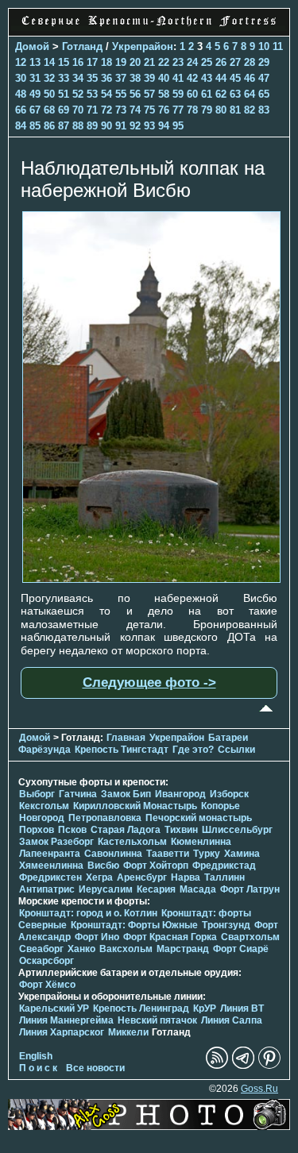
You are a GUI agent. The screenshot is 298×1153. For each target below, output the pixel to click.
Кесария (156, 889)
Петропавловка (104, 817)
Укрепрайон (142, 46)
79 (206, 110)
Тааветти (167, 853)
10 (263, 46)
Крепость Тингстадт (121, 749)
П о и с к (38, 1068)
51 (63, 94)
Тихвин (181, 829)
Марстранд (183, 948)
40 (163, 78)
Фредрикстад (224, 865)
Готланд (82, 46)
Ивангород (180, 794)
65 (263, 94)
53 (92, 94)
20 (135, 62)
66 (20, 110)
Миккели (128, 1032)
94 (163, 126)
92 (135, 126)
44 (220, 78)
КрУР (204, 1008)
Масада (198, 889)
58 (163, 94)
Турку (206, 853)
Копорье (220, 806)
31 (35, 78)
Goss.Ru (259, 1088)
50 (49, 94)
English (35, 1056)
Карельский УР (54, 1008)
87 (63, 126)
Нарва (185, 877)
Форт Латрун (250, 889)
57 (149, 94)
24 (192, 62)
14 (49, 62)
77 (178, 110)
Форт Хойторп (155, 865)
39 (149, 78)
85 (35, 126)
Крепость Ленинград (141, 1008)
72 (106, 110)
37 (120, 78)
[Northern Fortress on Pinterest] (269, 1065)
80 (220, 110)
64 (249, 94)
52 (77, 94)
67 (35, 110)
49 (35, 94)
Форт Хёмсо (47, 984)
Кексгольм (44, 806)
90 (106, 126)
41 (178, 78)
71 (92, 110)
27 (235, 62)
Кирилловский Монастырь (135, 806)
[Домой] (149, 27)
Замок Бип (126, 794)
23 (178, 62)
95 (178, 126)
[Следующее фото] (151, 579)
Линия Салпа (231, 1020)
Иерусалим (106, 889)
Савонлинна (113, 853)
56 (135, 94)
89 (92, 126)
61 (206, 94)
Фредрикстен (50, 877)
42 (192, 78)
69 (63, 110)
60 (192, 94)
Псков (72, 829)
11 (278, 46)
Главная (125, 737)
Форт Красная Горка (170, 937)
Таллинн (224, 877)
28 (249, 62)
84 (20, 126)
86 (49, 126)
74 (135, 110)
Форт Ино (97, 937)
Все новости (95, 1068)
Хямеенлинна (51, 865)
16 (77, 62)
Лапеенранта (49, 853)
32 (49, 78)
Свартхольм (250, 937)
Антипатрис (47, 889)
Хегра (99, 877)
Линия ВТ (242, 1008)
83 (263, 110)
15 (63, 62)
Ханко (81, 948)
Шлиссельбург (237, 829)
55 (120, 94)
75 (149, 110)
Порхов (36, 829)
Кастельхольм (132, 841)
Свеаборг (41, 948)
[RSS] (217, 1065)
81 (235, 110)
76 (163, 110)
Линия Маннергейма (66, 1020)
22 (163, 62)
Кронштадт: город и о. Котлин (88, 913)
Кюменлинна (201, 841)
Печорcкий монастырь (198, 817)
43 (206, 78)
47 (263, 78)
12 (20, 62)
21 (149, 62)
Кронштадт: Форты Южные (134, 925)
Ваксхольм (126, 948)
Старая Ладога (126, 829)
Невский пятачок (157, 1020)
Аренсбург (142, 877)
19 (120, 62)
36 (106, 78)
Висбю (103, 865)
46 (249, 78)
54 (106, 94)
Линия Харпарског (61, 1032)
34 (77, 78)
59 (178, 94)
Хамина (242, 853)
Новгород (41, 817)
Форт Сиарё (241, 948)
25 (206, 62)
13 (35, 62)
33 (63, 78)
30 (20, 78)
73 (120, 110)
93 (149, 126)
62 (220, 94)
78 (192, 110)
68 (49, 110)
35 (92, 78)
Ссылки (236, 749)
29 (263, 62)
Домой (32, 46)
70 (77, 110)
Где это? (193, 749)
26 (220, 62)
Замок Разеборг (56, 841)
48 (20, 94)
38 (135, 78)
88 (77, 126)
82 (249, 110)
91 (120, 126)
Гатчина (78, 794)
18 (106, 62)
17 (92, 62)
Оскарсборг (46, 960)
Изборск (229, 794)
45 (235, 78)
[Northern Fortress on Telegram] (243, 1065)
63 (235, 94)
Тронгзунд (226, 925)
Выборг (37, 794)
